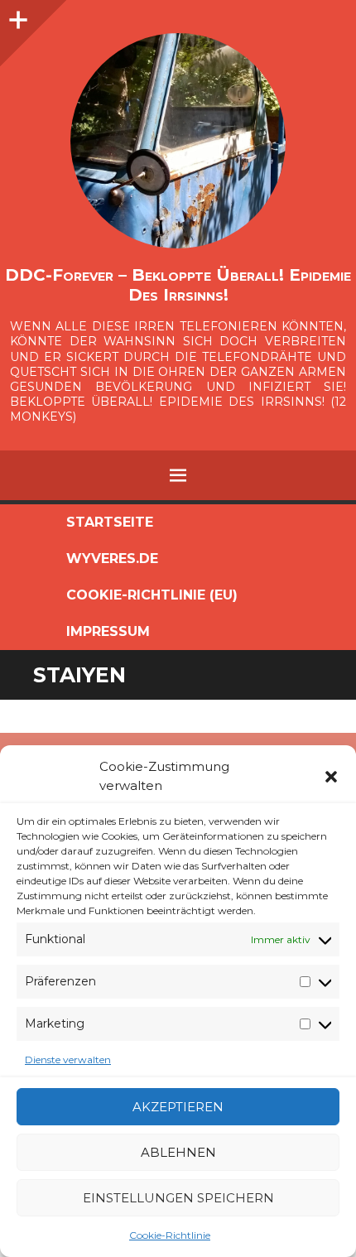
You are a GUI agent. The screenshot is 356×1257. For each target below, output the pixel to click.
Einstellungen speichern (178, 1198)
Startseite (109, 522)
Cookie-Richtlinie (169, 1235)
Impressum (108, 631)
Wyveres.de (112, 558)
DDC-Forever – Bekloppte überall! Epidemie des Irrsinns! (178, 285)
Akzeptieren (178, 1107)
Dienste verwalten (68, 1059)
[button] (331, 776)
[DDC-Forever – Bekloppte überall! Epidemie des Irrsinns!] (178, 140)
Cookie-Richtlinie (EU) (152, 595)
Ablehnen (178, 1152)
